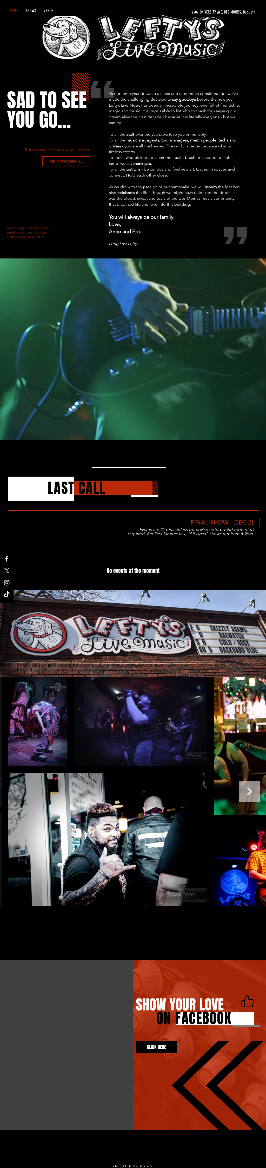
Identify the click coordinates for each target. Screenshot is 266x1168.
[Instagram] (6, 582)
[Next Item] (249, 791)
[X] (6, 570)
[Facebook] (6, 558)
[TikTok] (6, 594)
